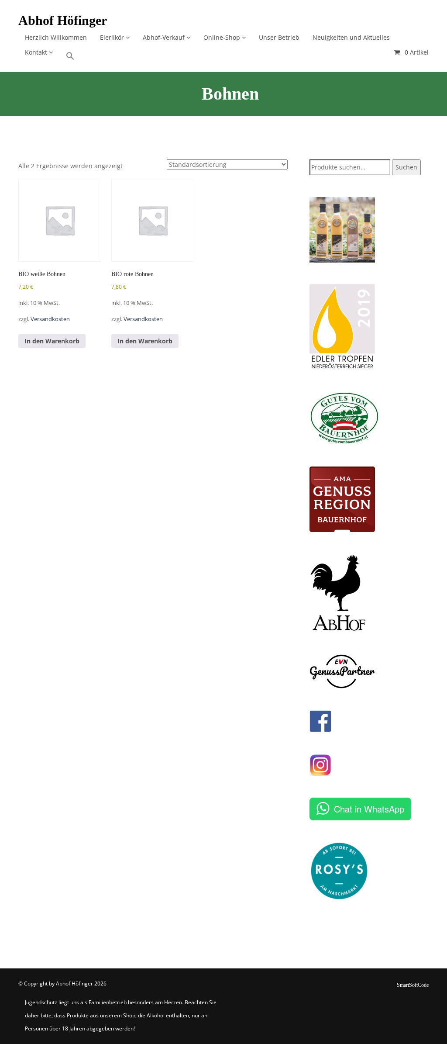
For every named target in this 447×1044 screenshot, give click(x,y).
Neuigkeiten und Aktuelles (351, 37)
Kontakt (37, 52)
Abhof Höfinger (62, 20)
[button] (70, 53)
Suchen (406, 167)
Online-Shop (222, 37)
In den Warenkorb (51, 341)
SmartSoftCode (413, 985)
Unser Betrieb (279, 37)
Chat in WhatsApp (369, 808)
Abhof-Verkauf (164, 37)
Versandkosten (50, 319)
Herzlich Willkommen (56, 37)
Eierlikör (113, 37)
